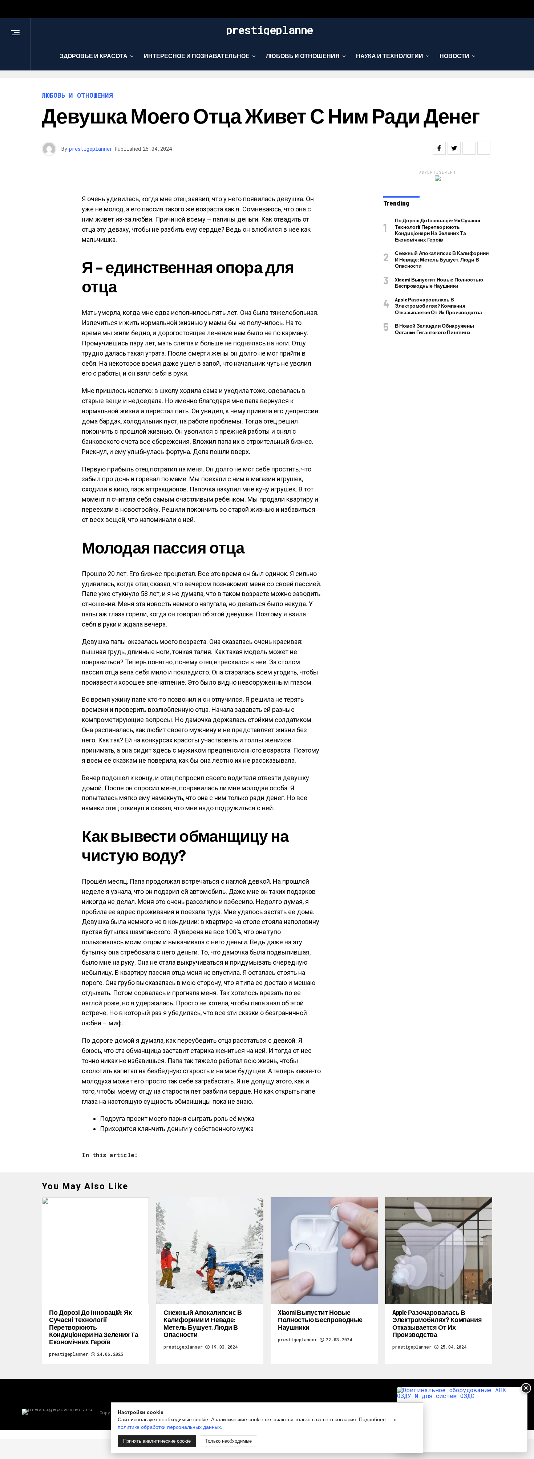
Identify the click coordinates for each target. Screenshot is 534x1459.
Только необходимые (228, 1441)
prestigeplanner (91, 148)
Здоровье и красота (94, 55)
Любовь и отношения (303, 55)
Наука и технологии (389, 55)
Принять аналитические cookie (157, 1441)
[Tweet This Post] (454, 148)
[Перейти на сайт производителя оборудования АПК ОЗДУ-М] (462, 1419)
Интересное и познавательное (197, 55)
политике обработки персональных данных (169, 1427)
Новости (454, 55)
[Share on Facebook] (439, 148)
